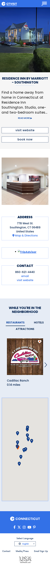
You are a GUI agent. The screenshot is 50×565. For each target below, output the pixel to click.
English (25, 543)
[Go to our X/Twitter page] (19, 527)
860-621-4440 (25, 272)
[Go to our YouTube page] (29, 527)
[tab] (15, 322)
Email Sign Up (41, 551)
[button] (17, 446)
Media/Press (22, 551)
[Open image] (25, 181)
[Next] (45, 365)
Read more (24, 118)
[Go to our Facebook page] (14, 527)
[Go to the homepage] (9, 3)
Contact (6, 551)
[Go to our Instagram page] (24, 527)
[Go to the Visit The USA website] (25, 559)
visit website (25, 130)
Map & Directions (26, 235)
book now (25, 139)
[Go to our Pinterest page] (34, 527)
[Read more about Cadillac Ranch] (25, 358)
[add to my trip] (39, 341)
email (25, 276)
